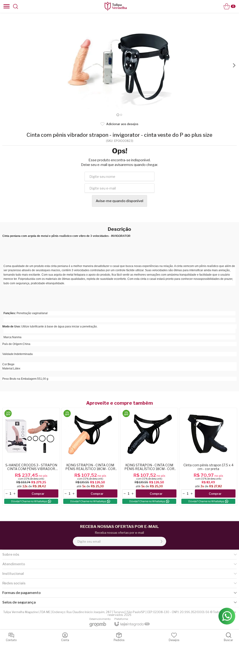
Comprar (38, 493)
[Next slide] (234, 65)
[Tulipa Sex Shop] (116, 6)
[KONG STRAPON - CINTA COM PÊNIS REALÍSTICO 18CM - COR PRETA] (149, 457)
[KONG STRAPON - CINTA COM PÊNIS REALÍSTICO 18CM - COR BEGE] (90, 457)
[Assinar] (161, 541)
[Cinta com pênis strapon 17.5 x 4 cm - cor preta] (208, 457)
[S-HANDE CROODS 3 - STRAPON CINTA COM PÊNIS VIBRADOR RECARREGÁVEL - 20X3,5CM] (31, 457)
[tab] (117, 114)
